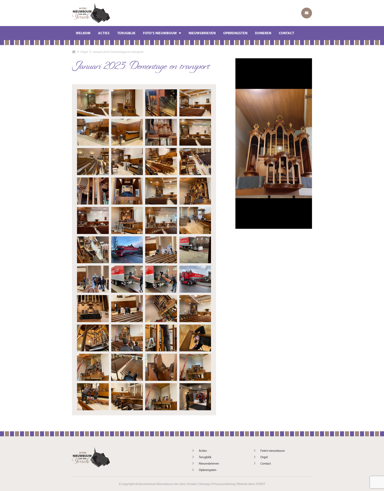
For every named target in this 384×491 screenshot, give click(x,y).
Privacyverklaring (223, 484)
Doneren (263, 33)
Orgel (264, 457)
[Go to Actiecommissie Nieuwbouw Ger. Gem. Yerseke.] (74, 52)
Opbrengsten (235, 33)
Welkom (83, 33)
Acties (104, 33)
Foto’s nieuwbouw (160, 33)
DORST (260, 484)
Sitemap (204, 484)
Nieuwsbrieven (202, 33)
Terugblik (126, 33)
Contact (286, 33)
